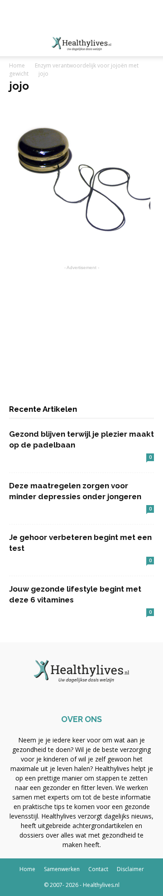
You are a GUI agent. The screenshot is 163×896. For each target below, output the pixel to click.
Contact (98, 869)
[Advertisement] (81, 16)
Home (17, 65)
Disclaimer (130, 869)
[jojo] (79, 241)
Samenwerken (62, 869)
